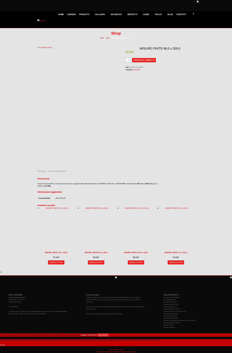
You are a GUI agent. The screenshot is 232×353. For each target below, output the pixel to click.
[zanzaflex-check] (78, 106)
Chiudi (2, 345)
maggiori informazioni (88, 335)
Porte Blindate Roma (169, 299)
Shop (107, 38)
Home (102, 38)
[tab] (41, 171)
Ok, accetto (103, 335)
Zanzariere (136, 70)
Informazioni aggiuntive (58, 171)
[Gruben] (41, 21)
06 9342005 (14, 306)
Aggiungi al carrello (144, 60)
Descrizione (41, 171)
